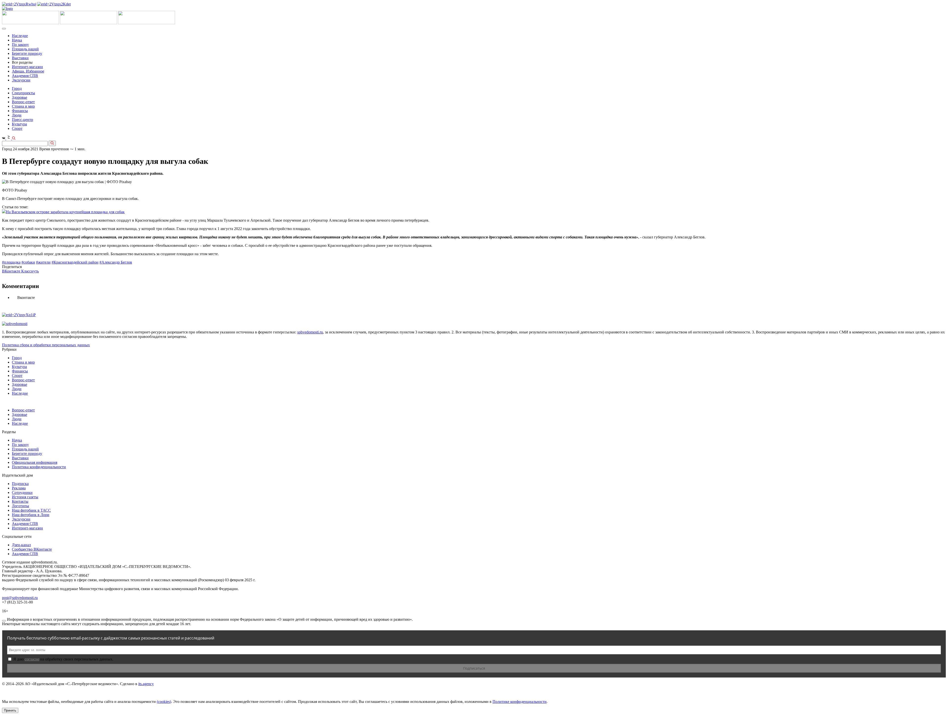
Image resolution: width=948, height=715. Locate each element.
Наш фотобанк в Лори (30, 515)
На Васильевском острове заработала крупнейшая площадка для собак (65, 212)
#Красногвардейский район (75, 262)
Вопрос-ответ (23, 102)
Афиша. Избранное (28, 71)
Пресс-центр (22, 119)
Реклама (19, 488)
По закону (20, 44)
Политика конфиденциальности (39, 467)
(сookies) (164, 701)
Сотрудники (22, 492)
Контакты (20, 501)
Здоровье (19, 97)
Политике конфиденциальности (520, 701)
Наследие (20, 36)
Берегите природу (27, 53)
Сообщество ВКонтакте (32, 549)
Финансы (20, 111)
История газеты (25, 497)
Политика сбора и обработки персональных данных (46, 345)
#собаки (28, 262)
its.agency (146, 684)
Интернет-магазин (27, 67)
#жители (43, 262)
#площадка (11, 262)
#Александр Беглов (115, 262)
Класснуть (30, 271)
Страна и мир (23, 106)
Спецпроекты (23, 93)
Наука (17, 40)
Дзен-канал (21, 545)
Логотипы (20, 506)
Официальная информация (34, 462)
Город (17, 88)
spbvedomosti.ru (310, 332)
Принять (10, 710)
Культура (19, 124)
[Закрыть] (4, 620)
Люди (16, 115)
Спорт (17, 128)
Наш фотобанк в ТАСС (31, 510)
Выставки (20, 58)
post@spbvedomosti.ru (20, 598)
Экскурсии (21, 80)
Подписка (20, 484)
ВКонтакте (11, 271)
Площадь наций (25, 49)
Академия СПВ (25, 76)
